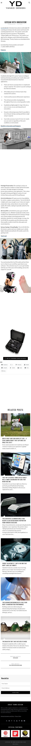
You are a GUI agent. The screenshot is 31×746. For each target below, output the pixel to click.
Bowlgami (15, 657)
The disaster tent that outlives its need (14, 641)
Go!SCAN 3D (4, 28)
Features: (3, 50)
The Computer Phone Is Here (15, 664)
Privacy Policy (18, 716)
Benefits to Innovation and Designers (11, 126)
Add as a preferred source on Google (16, 358)
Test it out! (4, 236)
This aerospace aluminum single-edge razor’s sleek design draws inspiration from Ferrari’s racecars (14, 521)
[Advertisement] (15, 15)
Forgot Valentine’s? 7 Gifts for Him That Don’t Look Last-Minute (14, 564)
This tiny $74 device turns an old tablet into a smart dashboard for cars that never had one (14, 480)
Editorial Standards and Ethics (7, 716)
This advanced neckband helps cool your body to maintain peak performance (14, 603)
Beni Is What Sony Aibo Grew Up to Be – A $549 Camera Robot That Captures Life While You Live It (14, 440)
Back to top (15, 743)
